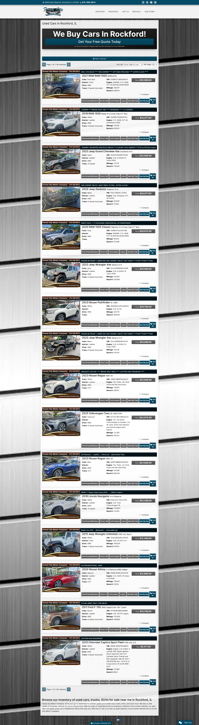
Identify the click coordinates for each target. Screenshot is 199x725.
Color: (84, 79)
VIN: (108, 79)
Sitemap (103, 719)
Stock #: (109, 91)
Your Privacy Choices (111, 719)
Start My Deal (144, 101)
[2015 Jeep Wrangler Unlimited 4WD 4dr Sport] (61, 542)
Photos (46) (104, 138)
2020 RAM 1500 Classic (111, 226)
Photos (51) (104, 214)
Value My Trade (133, 101)
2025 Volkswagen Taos (102, 413)
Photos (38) (104, 446)
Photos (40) (104, 290)
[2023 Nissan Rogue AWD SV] (61, 384)
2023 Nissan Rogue (97, 375)
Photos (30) (104, 363)
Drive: (84, 85)
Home (89, 718)
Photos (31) (104, 629)
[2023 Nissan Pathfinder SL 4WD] (61, 311)
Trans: (84, 88)
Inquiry (123, 101)
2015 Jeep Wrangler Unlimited (107, 534)
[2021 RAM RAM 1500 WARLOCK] (61, 84)
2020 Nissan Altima (105, 569)
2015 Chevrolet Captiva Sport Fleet (109, 642)
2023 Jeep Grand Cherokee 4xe (107, 151)
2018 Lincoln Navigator (101, 496)
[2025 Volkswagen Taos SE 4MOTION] (61, 421)
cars (113, 704)
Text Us (153, 101)
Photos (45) (104, 176)
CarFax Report (115, 101)
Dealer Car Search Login (85, 719)
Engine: (109, 82)
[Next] (69, 64)
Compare (145, 94)
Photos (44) (104, 400)
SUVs (123, 704)
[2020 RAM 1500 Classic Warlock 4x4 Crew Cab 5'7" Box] (61, 235)
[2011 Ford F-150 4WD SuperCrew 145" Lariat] (61, 615)
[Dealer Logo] (53, 11)
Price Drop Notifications (90, 101)
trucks (118, 704)
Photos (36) (104, 101)
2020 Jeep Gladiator (100, 189)
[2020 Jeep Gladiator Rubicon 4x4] (61, 197)
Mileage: (109, 88)
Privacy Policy (107, 718)
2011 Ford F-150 (104, 607)
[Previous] (44, 64)
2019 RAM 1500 (104, 113)
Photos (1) (103, 594)
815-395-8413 (88, 2)
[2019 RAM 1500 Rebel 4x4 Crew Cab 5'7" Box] (61, 122)
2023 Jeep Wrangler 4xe (102, 264)
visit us (104, 709)
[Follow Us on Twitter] (147, 2)
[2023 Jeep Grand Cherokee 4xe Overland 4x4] (61, 160)
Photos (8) (103, 252)
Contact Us (100, 718)
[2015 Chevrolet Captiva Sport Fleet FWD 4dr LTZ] (61, 651)
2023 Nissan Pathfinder (100, 302)
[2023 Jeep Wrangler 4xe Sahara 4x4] (61, 273)
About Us (94, 718)
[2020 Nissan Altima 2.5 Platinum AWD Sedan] (61, 578)
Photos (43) (104, 325)
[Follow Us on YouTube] (151, 2)
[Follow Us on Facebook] (143, 2)
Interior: (85, 82)
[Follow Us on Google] (155, 2)
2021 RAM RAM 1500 (99, 75)
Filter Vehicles (100, 59)
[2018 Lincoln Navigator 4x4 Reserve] (61, 504)
